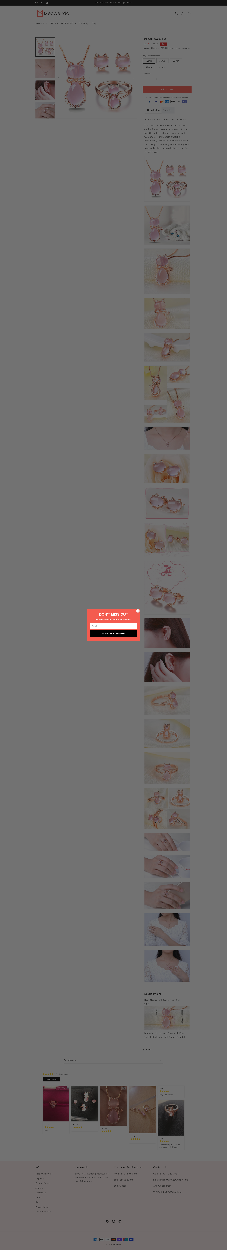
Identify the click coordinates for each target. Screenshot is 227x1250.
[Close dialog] (138, 611)
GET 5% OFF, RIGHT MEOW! (113, 634)
